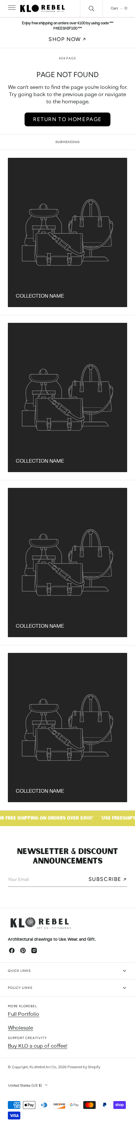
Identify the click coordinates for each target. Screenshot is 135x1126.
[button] (11, 8)
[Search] (91, 8)
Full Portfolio (23, 1014)
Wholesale (20, 1028)
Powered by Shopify (84, 1067)
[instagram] (34, 950)
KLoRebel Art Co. (43, 1067)
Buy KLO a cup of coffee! (37, 1046)
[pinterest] (23, 950)
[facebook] (12, 950)
